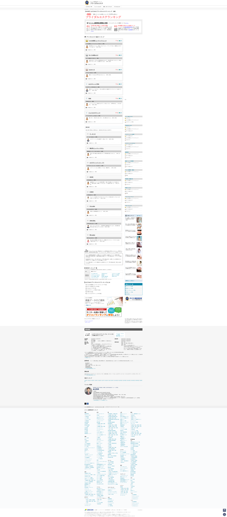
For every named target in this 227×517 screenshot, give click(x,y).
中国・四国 (93, 501)
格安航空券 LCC (100, 494)
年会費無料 (87, 457)
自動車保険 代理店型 (134, 443)
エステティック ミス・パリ (97, 162)
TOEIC (110, 471)
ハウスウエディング (124, 475)
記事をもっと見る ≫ (130, 280)
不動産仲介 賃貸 (88, 483)
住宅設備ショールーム (89, 487)
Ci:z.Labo (92, 206)
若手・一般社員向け (125, 460)
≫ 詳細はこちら (88, 357)
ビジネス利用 (100, 502)
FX (85, 451)
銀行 (86, 442)
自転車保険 (87, 422)
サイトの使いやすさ (94, 273)
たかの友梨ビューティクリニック (98, 40)
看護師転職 (122, 425)
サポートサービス (104, 277)
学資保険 (86, 432)
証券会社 (87, 440)
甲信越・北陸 (114, 426)
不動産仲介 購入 (88, 476)
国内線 (99, 495)
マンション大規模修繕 (89, 481)
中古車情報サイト (100, 447)
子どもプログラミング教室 (113, 484)
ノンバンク (91, 454)
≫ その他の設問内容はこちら (90, 368)
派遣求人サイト (123, 433)
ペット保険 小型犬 (134, 451)
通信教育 (109, 451)
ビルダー (87, 498)
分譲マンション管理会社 (89, 478)
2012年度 (124, 380)
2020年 (92, 380)
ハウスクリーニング (100, 419)
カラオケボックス (123, 493)
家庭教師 (109, 454)
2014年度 (116, 380)
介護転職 (122, 426)
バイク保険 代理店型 (134, 446)
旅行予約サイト (100, 488)
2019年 (96, 380)
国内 (98, 499)
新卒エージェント (123, 441)
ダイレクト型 (87, 415)
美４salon (92, 235)
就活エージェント (123, 413)
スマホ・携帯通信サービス (135, 413)
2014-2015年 (111, 380)
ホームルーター (133, 420)
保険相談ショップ (88, 433)
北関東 (90, 499)
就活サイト (122, 415)
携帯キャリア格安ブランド (136, 419)
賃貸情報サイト (87, 484)
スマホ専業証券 (87, 443)
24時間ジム (110, 490)
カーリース (99, 444)
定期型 (136, 456)
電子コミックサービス (101, 468)
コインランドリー (100, 420)
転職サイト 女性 (123, 420)
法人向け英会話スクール (112, 482)
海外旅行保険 (87, 425)
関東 (128, 488)
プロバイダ (133, 423)
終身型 (132, 456)
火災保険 (86, 423)
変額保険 (132, 474)
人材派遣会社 (122, 445)
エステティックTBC (93, 84)
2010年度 (133, 380)
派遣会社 (122, 430)
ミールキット (99, 425)
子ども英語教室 (111, 461)
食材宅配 (98, 422)
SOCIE (91, 177)
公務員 (110, 474)
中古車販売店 (99, 448)
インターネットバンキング (89, 447)
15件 (121, 98)
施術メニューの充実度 (129, 161)
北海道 (110, 425)
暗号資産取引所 (87, 464)
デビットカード (87, 461)
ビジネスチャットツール (124, 453)
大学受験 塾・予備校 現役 (112, 413)
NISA (85, 439)
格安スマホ (133, 416)
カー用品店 (110, 504)
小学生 (116, 453)
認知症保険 (133, 467)
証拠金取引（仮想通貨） (89, 467)
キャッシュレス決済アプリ (89, 463)
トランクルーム (100, 433)
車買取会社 (99, 446)
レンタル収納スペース (102, 434)
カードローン (87, 453)
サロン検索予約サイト (124, 470)
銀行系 (86, 454)
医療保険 (86, 429)
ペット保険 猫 (133, 453)
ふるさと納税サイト (100, 432)
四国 (132, 427)
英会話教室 (110, 464)
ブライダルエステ (123, 466)
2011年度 (128, 380)
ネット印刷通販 (123, 452)
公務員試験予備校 (111, 481)
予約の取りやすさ (104, 273)
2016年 (106, 380)
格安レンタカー (100, 443)
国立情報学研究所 (128, 27)
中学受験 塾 (110, 437)
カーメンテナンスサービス (102, 461)
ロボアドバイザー (88, 468)
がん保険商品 (133, 463)
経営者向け (123, 458)
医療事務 (112, 468)
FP (109, 468)
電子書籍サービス (100, 467)
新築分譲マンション (88, 492)
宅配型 (99, 437)
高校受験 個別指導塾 (112, 430)
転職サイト (122, 419)
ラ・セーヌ (93, 134)
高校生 (110, 453)
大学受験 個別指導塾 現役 (112, 416)
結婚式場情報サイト (124, 481)
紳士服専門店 (110, 501)
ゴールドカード (88, 460)
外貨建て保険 (133, 468)
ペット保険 (87, 426)
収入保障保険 (133, 461)
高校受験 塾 (110, 423)
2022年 (86, 380)
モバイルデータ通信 (134, 422)
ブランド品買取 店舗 (100, 475)
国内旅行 (99, 489)
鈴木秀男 (130, 29)
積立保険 (132, 475)
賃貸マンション (87, 485)
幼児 (109, 463)
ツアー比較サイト (100, 496)
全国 (127, 492)
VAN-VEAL (92, 220)
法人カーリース (123, 451)
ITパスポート (114, 474)
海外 (101, 499)
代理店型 (87, 416)
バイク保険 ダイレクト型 (135, 444)
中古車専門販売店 (101, 450)
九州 (94, 480)
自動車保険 (87, 413)
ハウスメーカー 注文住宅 (89, 495)
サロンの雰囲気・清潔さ (95, 276)
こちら (127, 23)
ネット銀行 (87, 446)
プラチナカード (135, 498)
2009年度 (137, 380)
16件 (121, 40)
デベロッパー (87, 505)
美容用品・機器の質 (105, 276)
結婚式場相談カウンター (124, 479)
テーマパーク (122, 495)
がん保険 (86, 430)
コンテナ (99, 436)
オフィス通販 (99, 478)
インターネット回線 (134, 430)
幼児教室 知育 (110, 457)
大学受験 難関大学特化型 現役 (113, 419)
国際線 (102, 495)
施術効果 (127, 152)
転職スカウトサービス (124, 422)
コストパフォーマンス (94, 277)
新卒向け (122, 462)
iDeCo (132, 484)
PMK (89, 98)
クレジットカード (88, 456)
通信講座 (109, 467)
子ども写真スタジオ (100, 465)
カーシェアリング (100, 440)
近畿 (92, 480)
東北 (87, 499)
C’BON (91, 192)
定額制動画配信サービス (101, 464)
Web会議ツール (123, 455)
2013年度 (120, 380)
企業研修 (122, 456)
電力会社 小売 (99, 482)
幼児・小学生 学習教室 (112, 455)
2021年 (89, 380)
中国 (140, 426)
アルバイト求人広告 (124, 446)
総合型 (99, 469)
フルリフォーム (88, 490)
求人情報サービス (123, 434)
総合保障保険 (133, 471)
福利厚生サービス (100, 481)
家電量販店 (110, 498)
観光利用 (99, 503)
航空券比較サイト (100, 491)
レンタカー (99, 441)
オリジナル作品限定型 (102, 471)
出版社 (99, 472)
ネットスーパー (100, 427)
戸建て (91, 474)
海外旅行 (103, 489)
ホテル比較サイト (100, 492)
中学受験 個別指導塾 (112, 440)
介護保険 (132, 470)
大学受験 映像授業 (111, 422)
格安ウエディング (123, 476)
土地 (94, 474)
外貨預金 (86, 449)
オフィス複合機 (100, 479)
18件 (121, 69)
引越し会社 (99, 439)
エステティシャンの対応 (116, 273)
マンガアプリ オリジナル (101, 474)
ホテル (98, 501)
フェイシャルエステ (89, 320)
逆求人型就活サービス (124, 416)
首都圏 (86, 480)
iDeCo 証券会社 (87, 444)
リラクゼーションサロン (112, 491)
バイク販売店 (99, 454)
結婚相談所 (122, 478)
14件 (121, 112)
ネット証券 (87, 437)
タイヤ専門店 (110, 505)
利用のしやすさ (114, 276)
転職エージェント (123, 423)
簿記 (112, 470)
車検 (97, 460)
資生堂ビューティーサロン (97, 148)
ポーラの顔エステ (93, 55)
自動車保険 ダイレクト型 (135, 442)
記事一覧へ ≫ (139, 215)
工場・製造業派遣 (123, 432)
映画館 (121, 486)
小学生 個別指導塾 (111, 448)
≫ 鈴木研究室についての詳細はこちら (100, 400)
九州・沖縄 (111, 429)
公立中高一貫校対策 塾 (112, 443)
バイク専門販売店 (101, 455)
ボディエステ (87, 322)
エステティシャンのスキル (130, 143)
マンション (87, 474)
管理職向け (123, 459)
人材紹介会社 (122, 443)
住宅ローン (87, 450)
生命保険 (86, 427)
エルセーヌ (92, 69)
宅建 (109, 470)
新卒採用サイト (123, 439)
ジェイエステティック (94, 112)
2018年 (99, 380)
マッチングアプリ (123, 482)
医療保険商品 (133, 454)
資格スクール (110, 475)
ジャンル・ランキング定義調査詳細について (120, 335)
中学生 (113, 453)
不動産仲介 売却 (88, 473)
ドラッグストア (111, 500)
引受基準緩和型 (134, 457)
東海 (89, 480)
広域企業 (133, 429)
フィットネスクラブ (111, 488)
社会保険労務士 (115, 471)
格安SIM (132, 415)
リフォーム (87, 488)
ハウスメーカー (88, 504)
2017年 (103, 380)
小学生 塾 (109, 446)
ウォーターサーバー (100, 413)
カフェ (98, 462)
